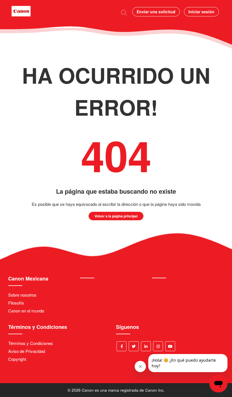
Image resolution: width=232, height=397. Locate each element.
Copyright (17, 359)
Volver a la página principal (116, 216)
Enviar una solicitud (156, 11)
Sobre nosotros (22, 295)
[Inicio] (21, 15)
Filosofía (16, 303)
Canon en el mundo (26, 311)
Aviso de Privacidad (26, 351)
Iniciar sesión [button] (201, 11)
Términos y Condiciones (30, 343)
